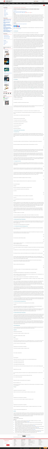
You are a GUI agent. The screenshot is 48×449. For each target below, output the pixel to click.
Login (43, 1)
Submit (32, 3)
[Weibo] (10, 93)
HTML (22, 12)
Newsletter (5, 40)
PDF (20, 12)
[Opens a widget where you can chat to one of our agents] (45, 448)
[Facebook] (6, 93)
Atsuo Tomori (14, 10)
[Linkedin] (8, 93)
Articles (9, 3)
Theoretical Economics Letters (16, 7)
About (24, 3)
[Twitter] (4, 93)
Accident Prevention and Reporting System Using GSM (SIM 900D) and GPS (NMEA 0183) (7, 31)
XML (24, 12)
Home (5, 3)
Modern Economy (6, 49)
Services (28, 3)
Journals (13, 3)
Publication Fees (6, 14)
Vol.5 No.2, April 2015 (23, 7)
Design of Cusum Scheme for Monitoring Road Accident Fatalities (6, 22)
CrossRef (28, 421)
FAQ (4, 44)
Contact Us (5, 43)
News (21, 3)
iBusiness (5, 57)
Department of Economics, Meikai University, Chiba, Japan (19, 11)
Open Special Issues (6, 35)
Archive (5, 11)
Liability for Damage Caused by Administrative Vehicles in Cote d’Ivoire (7, 20)
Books (17, 3)
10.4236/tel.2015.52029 (17, 12)
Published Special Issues (7, 36)
